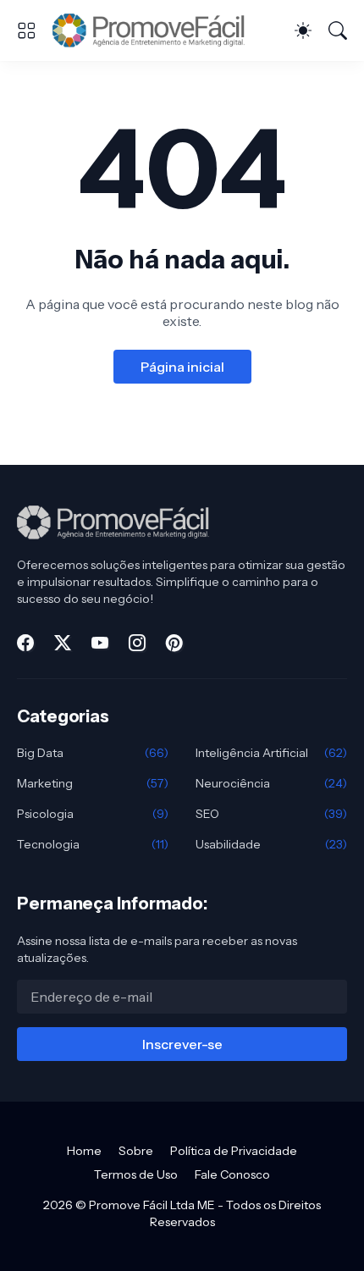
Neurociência (271, 783)
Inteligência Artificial (271, 752)
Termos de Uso (136, 1174)
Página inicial (182, 366)
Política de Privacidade (233, 1150)
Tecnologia (92, 844)
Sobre (136, 1150)
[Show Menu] (26, 30)
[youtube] (99, 642)
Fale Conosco (232, 1174)
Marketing (92, 783)
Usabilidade (271, 844)
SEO (271, 813)
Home (84, 1150)
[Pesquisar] (338, 30)
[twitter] (62, 642)
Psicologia (92, 813)
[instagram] (137, 642)
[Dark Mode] (303, 30)
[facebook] (25, 642)
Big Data (92, 752)
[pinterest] (174, 642)
